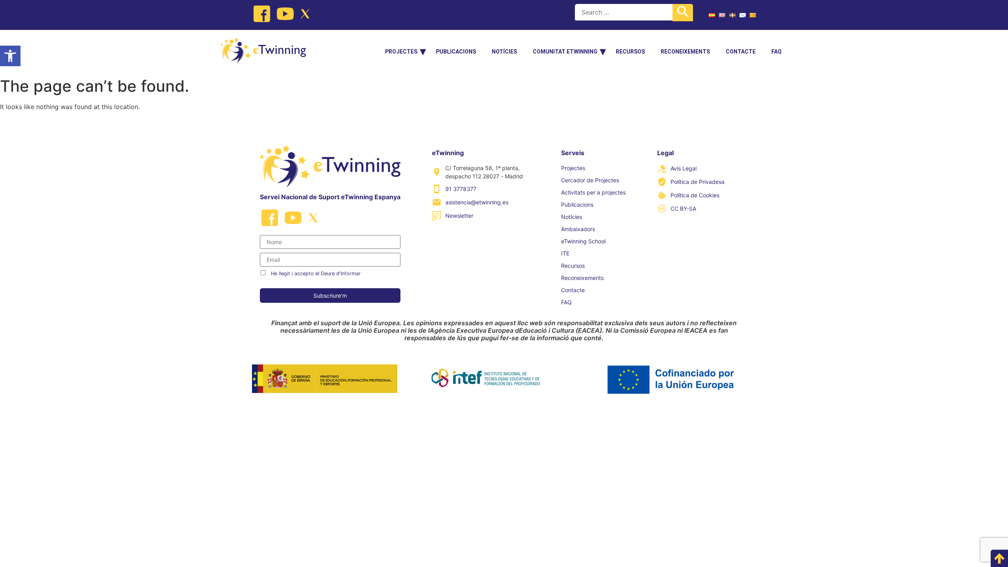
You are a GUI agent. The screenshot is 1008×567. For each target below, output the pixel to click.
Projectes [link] (401, 51)
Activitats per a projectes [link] (593, 192)
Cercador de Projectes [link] (590, 180)
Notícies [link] (504, 51)
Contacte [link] (741, 51)
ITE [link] (565, 253)
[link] (10, 56)
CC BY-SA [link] (683, 208)
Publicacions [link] (456, 51)
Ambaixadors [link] (578, 229)
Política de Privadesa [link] (697, 181)
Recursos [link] (630, 51)
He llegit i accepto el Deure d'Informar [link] (316, 273)
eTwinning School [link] (583, 241)
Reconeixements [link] (685, 51)
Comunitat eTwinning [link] (565, 51)
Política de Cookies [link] (695, 195)
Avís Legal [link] (684, 168)
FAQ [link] (776, 51)
